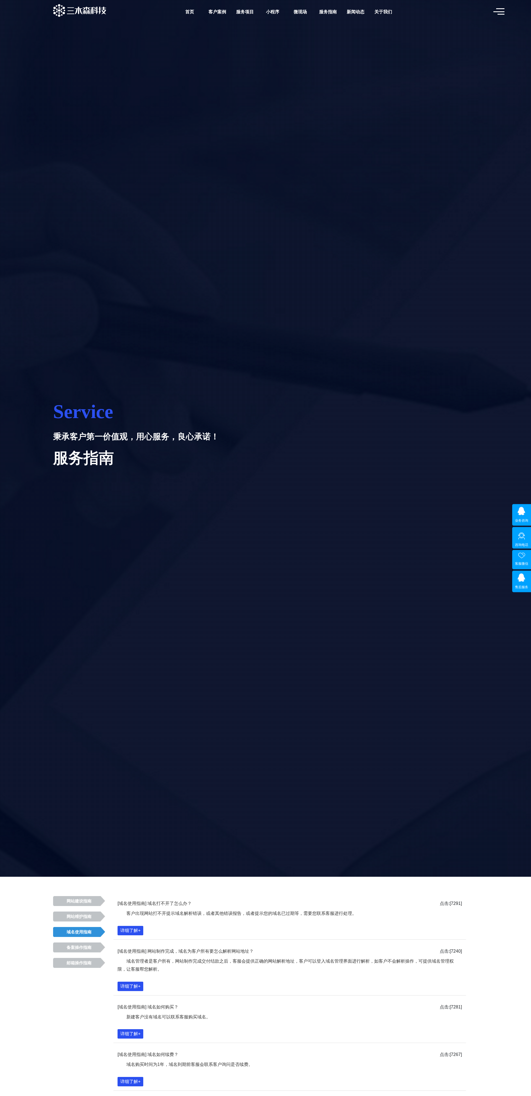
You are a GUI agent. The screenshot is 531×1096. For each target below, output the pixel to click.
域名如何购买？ (162, 1007)
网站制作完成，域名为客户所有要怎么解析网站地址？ (200, 951)
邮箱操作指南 (79, 963)
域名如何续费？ (162, 1054)
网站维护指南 (79, 916)
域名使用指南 (79, 932)
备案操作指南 (79, 947)
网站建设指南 (79, 901)
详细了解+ (130, 930)
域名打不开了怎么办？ (169, 903)
